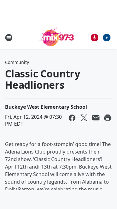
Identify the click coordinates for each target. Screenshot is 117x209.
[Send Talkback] (94, 37)
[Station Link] (56, 37)
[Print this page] (107, 117)
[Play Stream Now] (106, 37)
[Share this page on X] (84, 117)
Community (17, 62)
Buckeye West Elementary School (46, 106)
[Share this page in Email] (95, 117)
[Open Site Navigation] (8, 37)
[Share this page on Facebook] (72, 117)
